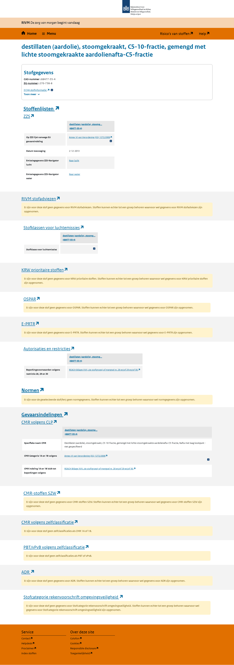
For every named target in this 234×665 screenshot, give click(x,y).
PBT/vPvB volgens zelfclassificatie (56, 547)
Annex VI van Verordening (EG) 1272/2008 (90, 137)
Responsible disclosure (92, 648)
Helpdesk (43, 643)
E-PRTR (30, 323)
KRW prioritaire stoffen (44, 269)
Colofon (92, 638)
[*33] (51, 90)
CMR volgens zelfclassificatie (49, 522)
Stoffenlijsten (41, 109)
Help (206, 34)
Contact (43, 638)
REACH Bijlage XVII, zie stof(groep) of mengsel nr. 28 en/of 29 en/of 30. (104, 369)
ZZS (29, 116)
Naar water (74, 174)
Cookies (92, 643)
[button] (49, 34)
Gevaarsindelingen (44, 415)
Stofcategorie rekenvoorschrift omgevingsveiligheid (73, 596)
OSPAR (31, 298)
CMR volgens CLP (39, 421)
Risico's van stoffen (178, 34)
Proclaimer (43, 648)
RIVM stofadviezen (40, 198)
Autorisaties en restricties (49, 348)
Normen (32, 390)
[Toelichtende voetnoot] (110, 140)
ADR (28, 571)
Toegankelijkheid (92, 653)
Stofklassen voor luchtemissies (53, 227)
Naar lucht (74, 160)
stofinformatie (37, 90)
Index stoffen (28, 653)
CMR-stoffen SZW (42, 492)
